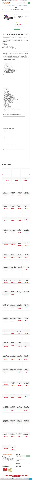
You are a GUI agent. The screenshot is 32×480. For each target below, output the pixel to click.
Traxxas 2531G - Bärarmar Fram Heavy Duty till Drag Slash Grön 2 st (6, 420)
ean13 (15, 17)
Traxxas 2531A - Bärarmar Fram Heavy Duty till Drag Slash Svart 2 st (26, 407)
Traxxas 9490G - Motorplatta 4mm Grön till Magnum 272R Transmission (6, 356)
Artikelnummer (16, 16)
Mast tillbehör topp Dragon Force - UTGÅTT (25, 178)
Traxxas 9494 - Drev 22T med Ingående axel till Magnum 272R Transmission (19, 369)
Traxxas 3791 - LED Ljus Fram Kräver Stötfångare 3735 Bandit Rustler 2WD (6, 407)
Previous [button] (2, 174)
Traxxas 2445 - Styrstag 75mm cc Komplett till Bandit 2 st (5, 206)
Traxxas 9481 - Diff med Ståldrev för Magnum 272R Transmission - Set (19, 331)
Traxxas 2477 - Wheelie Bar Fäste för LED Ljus (26, 394)
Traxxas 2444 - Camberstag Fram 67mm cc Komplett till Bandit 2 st (26, 193)
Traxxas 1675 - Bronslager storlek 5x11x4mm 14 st (5, 193)
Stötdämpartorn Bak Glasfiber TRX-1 (19, 318)
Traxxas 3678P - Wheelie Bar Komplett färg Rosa (26, 267)
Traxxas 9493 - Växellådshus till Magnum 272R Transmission (13, 369)
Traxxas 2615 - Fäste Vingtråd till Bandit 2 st (19, 230)
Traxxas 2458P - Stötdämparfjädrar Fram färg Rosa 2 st (19, 218)
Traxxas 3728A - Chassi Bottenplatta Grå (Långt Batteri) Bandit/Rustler (5, 395)
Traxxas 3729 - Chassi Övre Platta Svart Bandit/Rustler (12, 395)
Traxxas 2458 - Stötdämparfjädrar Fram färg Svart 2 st (5, 218)
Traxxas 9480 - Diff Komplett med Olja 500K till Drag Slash (12, 383)
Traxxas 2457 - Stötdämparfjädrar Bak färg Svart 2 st (12, 206)
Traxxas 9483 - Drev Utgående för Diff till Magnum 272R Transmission (5, 343)
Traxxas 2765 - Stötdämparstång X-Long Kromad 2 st (19, 243)
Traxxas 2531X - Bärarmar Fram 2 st (26, 217)
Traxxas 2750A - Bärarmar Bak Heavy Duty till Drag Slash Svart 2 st (6, 434)
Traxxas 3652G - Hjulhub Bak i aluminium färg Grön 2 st (6, 267)
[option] (6, 175)
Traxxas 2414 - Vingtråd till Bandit (12, 193)
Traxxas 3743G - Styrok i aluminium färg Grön (19, 292)
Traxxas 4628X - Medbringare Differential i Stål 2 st (13, 318)
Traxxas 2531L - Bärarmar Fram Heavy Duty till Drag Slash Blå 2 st (12, 420)
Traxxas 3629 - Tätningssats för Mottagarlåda (6, 255)
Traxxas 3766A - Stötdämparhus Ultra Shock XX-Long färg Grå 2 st (19, 305)
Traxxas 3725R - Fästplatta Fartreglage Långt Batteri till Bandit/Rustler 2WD (5, 292)
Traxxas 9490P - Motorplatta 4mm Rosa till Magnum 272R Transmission (13, 356)
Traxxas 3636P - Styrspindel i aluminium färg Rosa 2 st (19, 255)
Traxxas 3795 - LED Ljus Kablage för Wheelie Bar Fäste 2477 (19, 407)
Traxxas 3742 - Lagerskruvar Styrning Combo (12, 292)
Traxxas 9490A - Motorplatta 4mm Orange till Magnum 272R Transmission (26, 343)
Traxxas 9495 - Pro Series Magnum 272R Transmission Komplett (26, 369)
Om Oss (4, 0)
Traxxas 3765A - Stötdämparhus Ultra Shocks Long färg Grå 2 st (13, 305)
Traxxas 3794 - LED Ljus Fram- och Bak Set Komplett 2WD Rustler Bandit (12, 407)
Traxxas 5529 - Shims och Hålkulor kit (26, 318)
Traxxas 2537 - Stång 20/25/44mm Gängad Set (6, 230)
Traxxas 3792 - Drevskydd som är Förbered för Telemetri (5, 318)
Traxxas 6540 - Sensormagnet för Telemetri (6, 331)
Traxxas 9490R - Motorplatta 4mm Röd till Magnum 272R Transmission (19, 356)
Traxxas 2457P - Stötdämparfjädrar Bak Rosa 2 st (26, 206)
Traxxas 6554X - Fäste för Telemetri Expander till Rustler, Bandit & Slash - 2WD (12, 446)
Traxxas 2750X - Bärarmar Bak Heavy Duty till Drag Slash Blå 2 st (6, 446)
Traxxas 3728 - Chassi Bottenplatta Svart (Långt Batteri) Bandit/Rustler (26, 383)
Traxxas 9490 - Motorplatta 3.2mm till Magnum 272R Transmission (19, 343)
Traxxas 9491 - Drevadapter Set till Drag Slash (19, 383)
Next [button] (29, 174)
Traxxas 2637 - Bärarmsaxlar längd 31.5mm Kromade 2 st (26, 230)
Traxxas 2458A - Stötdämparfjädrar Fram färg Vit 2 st (12, 218)
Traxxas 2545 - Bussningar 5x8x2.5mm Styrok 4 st (12, 230)
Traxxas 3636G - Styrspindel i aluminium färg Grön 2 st (12, 255)
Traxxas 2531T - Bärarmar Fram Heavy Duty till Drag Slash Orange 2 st (26, 420)
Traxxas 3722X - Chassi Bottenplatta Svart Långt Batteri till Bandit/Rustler (12, 280)
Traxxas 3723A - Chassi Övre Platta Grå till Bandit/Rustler (26, 280)
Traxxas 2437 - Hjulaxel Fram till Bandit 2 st (19, 193)
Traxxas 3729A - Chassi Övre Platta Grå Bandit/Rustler (19, 395)
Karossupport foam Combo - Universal (16, 178)
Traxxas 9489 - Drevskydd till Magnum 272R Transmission (12, 343)
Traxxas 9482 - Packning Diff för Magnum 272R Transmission (26, 331)
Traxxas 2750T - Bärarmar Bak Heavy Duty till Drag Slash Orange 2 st (26, 434)
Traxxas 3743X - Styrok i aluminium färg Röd (6, 305)
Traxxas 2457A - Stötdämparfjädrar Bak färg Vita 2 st (19, 206)
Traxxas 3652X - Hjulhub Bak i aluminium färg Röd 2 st (19, 267)
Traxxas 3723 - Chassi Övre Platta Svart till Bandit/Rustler (19, 280)
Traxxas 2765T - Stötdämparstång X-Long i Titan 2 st (26, 243)
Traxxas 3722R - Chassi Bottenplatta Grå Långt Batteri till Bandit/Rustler (5, 280)
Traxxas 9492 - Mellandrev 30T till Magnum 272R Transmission (5, 369)
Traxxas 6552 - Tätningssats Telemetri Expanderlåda (12, 331)
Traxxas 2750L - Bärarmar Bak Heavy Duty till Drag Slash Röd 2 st (19, 434)
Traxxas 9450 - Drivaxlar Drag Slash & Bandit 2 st (6, 382)
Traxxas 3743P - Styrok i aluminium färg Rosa (26, 292)
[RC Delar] (6, 2)
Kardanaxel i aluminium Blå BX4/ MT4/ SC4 (7, 178)
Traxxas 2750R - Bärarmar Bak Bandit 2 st (6, 242)
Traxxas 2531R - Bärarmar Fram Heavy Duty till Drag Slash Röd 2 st (19, 420)
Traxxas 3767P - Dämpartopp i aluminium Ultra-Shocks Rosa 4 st (26, 305)
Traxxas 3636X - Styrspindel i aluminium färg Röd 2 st (26, 255)
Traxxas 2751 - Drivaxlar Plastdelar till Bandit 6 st (12, 242)
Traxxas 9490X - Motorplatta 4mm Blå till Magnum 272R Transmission (26, 356)
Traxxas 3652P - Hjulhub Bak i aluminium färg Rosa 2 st (13, 267)
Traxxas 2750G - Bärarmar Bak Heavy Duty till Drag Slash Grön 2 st (13, 434)
